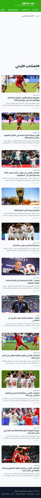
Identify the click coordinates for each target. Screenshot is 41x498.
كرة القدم (36, 465)
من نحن (37, 494)
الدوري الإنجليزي (13, 9)
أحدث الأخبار (25, 9)
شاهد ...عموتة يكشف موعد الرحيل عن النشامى (23, 319)
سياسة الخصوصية (20, 494)
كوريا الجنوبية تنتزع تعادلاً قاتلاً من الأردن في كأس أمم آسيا (21, 432)
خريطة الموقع (6, 494)
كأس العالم (36, 95)
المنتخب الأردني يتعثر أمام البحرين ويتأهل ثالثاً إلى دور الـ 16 (22, 394)
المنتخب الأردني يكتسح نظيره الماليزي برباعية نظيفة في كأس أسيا (20, 469)
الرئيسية (35, 9)
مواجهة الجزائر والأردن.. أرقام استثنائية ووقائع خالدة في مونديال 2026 (23, 99)
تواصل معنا (30, 494)
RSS (12, 494)
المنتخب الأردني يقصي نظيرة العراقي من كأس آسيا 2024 (20, 357)
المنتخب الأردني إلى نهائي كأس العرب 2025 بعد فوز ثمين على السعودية (21, 174)
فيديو (37, 315)
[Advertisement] (20, 40)
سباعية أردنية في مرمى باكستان (26, 245)
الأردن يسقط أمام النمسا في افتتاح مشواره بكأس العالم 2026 (21, 136)
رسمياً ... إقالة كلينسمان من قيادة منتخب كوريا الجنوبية (22, 281)
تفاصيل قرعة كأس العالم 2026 (26, 210)
